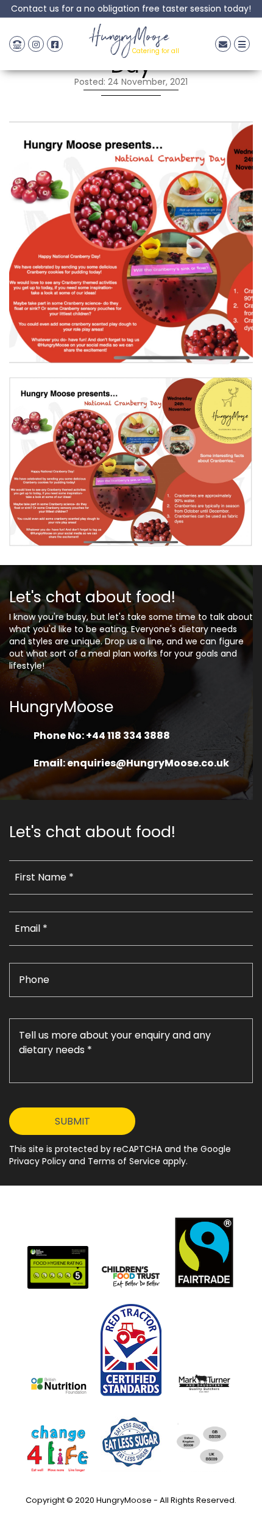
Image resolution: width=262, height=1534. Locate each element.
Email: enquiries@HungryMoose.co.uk (131, 763)
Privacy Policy (131, 1514)
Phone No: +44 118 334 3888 (102, 736)
